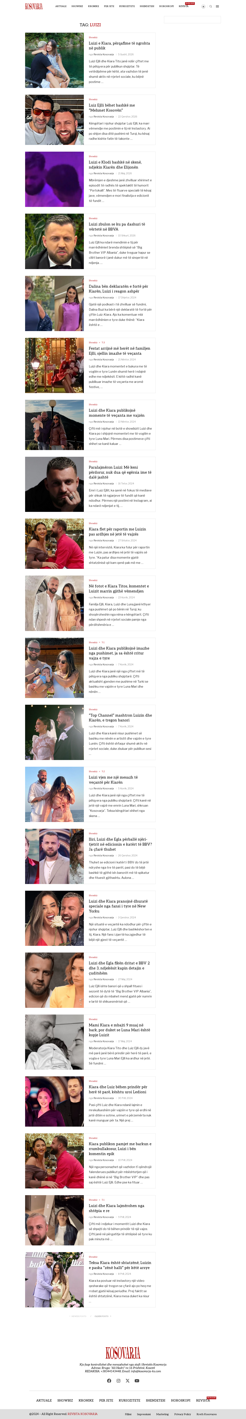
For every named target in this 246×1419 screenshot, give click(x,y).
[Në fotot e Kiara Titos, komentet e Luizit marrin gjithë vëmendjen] (54, 603)
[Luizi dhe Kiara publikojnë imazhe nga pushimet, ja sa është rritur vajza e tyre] (54, 668)
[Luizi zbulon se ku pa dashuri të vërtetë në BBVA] (54, 241)
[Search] (210, 6)
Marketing (162, 1414)
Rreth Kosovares (207, 1414)
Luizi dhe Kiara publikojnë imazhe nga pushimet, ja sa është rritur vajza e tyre (119, 653)
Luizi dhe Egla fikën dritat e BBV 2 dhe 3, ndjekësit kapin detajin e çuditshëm (119, 968)
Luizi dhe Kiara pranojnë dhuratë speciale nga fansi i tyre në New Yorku (118, 906)
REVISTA (183, 5)
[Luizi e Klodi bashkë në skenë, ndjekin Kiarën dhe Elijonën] (54, 179)
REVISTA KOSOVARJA (83, 1414)
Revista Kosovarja (104, 54)
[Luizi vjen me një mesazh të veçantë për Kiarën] (54, 794)
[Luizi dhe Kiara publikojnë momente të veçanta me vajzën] (54, 425)
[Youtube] (137, 1380)
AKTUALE (60, 6)
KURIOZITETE (127, 6)
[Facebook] (109, 1380)
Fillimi (128, 1414)
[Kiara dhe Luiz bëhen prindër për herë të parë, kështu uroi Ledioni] (54, 1101)
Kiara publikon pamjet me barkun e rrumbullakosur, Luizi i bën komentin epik (120, 1149)
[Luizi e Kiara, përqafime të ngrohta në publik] (54, 60)
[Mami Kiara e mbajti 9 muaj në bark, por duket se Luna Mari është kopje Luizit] (54, 1042)
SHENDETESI (147, 6)
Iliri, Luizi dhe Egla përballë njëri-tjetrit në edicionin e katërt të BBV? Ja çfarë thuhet (120, 844)
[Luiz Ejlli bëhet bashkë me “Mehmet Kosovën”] (54, 120)
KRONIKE (93, 6)
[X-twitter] (128, 1380)
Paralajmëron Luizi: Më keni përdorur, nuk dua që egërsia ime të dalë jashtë (120, 472)
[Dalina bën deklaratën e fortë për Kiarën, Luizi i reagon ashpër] (54, 303)
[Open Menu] (217, 6)
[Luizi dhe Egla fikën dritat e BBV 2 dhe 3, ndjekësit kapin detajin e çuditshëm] (54, 980)
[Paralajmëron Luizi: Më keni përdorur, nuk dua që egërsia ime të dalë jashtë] (54, 484)
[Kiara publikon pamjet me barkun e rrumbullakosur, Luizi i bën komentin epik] (54, 1160)
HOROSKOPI (166, 6)
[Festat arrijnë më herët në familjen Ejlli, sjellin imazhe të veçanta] (54, 365)
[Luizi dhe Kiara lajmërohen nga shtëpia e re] (54, 1220)
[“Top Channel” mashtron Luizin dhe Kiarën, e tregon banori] (54, 732)
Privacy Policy (182, 1414)
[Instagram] (118, 1380)
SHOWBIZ (77, 6)
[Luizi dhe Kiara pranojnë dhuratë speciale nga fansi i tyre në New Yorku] (54, 918)
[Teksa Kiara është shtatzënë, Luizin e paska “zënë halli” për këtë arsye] (54, 1279)
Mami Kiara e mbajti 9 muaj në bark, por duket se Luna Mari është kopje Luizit (119, 1030)
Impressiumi (144, 1414)
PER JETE (109, 6)
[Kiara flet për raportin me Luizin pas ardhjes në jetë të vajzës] (54, 544)
